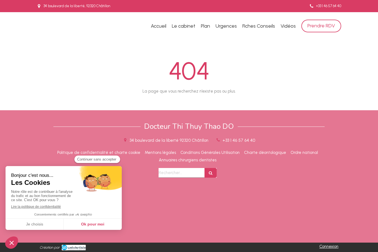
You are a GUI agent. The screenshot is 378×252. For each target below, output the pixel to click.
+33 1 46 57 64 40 (238, 140)
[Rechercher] (210, 173)
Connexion (328, 246)
